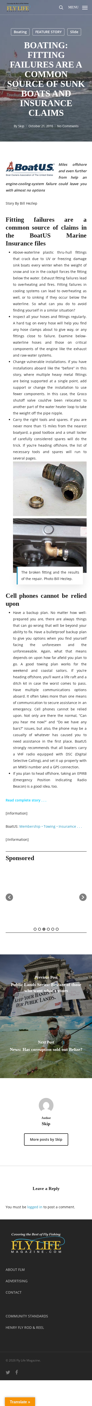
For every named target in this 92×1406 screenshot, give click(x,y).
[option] (46, 895)
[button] (78, 7)
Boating (20, 31)
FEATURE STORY (48, 31)
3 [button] (43, 929)
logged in (34, 1207)
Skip (21, 126)
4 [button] (48, 929)
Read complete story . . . (26, 800)
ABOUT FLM (15, 1269)
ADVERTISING (16, 1281)
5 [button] (52, 929)
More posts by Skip (46, 1139)
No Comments (68, 126)
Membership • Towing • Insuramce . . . (51, 826)
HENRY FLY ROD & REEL (25, 1327)
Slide (74, 31)
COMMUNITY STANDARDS (27, 1316)
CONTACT (14, 1292)
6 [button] (57, 929)
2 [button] (39, 929)
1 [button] (35, 929)
